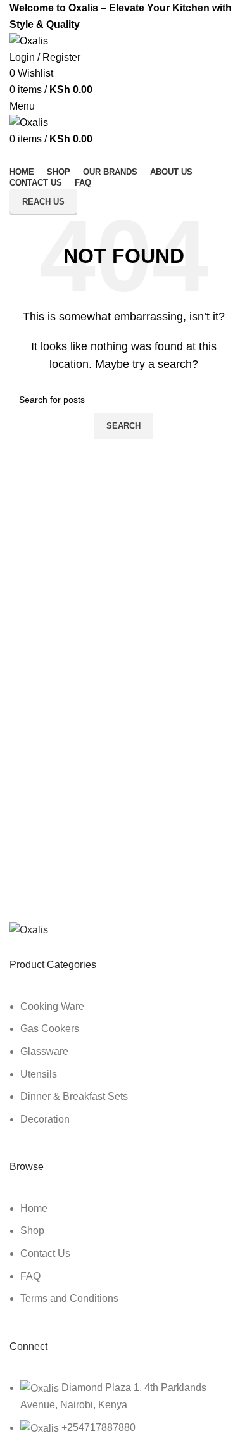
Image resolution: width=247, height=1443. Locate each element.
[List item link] (124, 1069)
